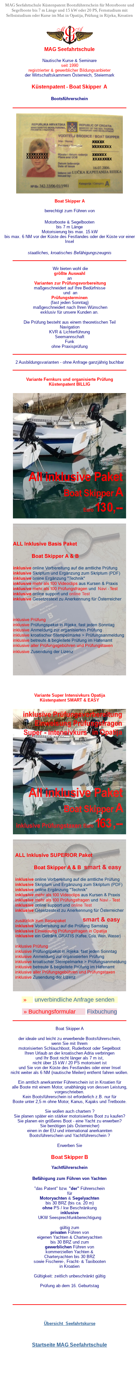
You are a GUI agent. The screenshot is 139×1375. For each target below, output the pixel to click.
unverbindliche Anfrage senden (74, 999)
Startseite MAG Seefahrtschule (69, 1345)
